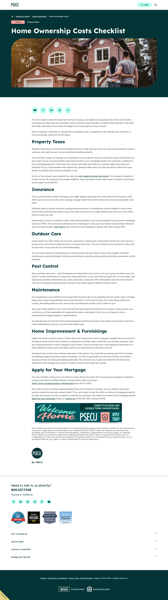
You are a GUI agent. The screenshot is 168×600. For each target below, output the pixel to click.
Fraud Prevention (86, 578)
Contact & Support (21, 549)
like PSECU (60, 227)
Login (145, 5)
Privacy (96, 578)
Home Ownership (39, 16)
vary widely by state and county (93, 176)
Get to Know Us (19, 534)
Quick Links (17, 542)
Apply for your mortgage (43, 398)
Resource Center (23, 16)
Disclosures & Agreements (58, 578)
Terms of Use (74, 578)
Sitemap (43, 578)
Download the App (20, 557)
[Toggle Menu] (154, 5)
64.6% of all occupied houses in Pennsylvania (53, 383)
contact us (70, 398)
